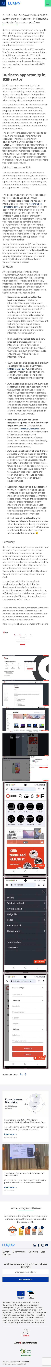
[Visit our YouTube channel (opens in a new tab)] (47, 1245)
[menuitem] (7, 1252)
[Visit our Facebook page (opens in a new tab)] (39, 1245)
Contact (6, 1254)
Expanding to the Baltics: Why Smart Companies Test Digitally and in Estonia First (24, 1121)
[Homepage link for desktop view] (14, 3)
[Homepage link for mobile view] (3, 3)
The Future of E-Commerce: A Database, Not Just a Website (24, 1174)
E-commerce (19, 1252)
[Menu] (48, 3)
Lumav (5, 1252)
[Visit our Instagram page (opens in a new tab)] (43, 1245)
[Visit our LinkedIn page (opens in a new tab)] (35, 1245)
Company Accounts (29, 429)
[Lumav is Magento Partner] (13, 1231)
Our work (33, 1252)
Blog (43, 1252)
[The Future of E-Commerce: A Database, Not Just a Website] (25, 1157)
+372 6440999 (23, 1362)
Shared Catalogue (16, 369)
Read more (10, 1134)
